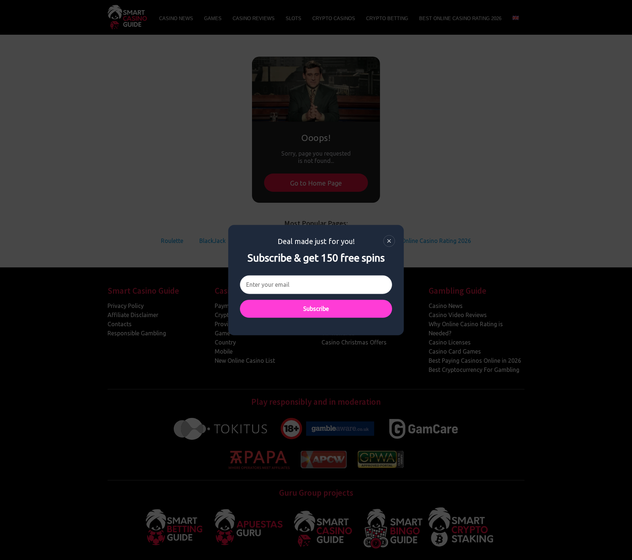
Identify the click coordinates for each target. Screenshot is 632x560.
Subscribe (316, 308)
